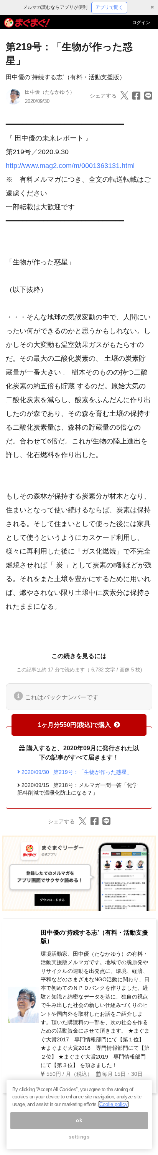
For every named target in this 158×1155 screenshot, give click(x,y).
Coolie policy (113, 1104)
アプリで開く (109, 7)
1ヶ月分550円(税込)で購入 (74, 725)
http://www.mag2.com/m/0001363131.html (70, 165)
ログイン (141, 22)
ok (79, 1120)
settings (79, 1137)
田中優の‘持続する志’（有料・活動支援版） (65, 77)
